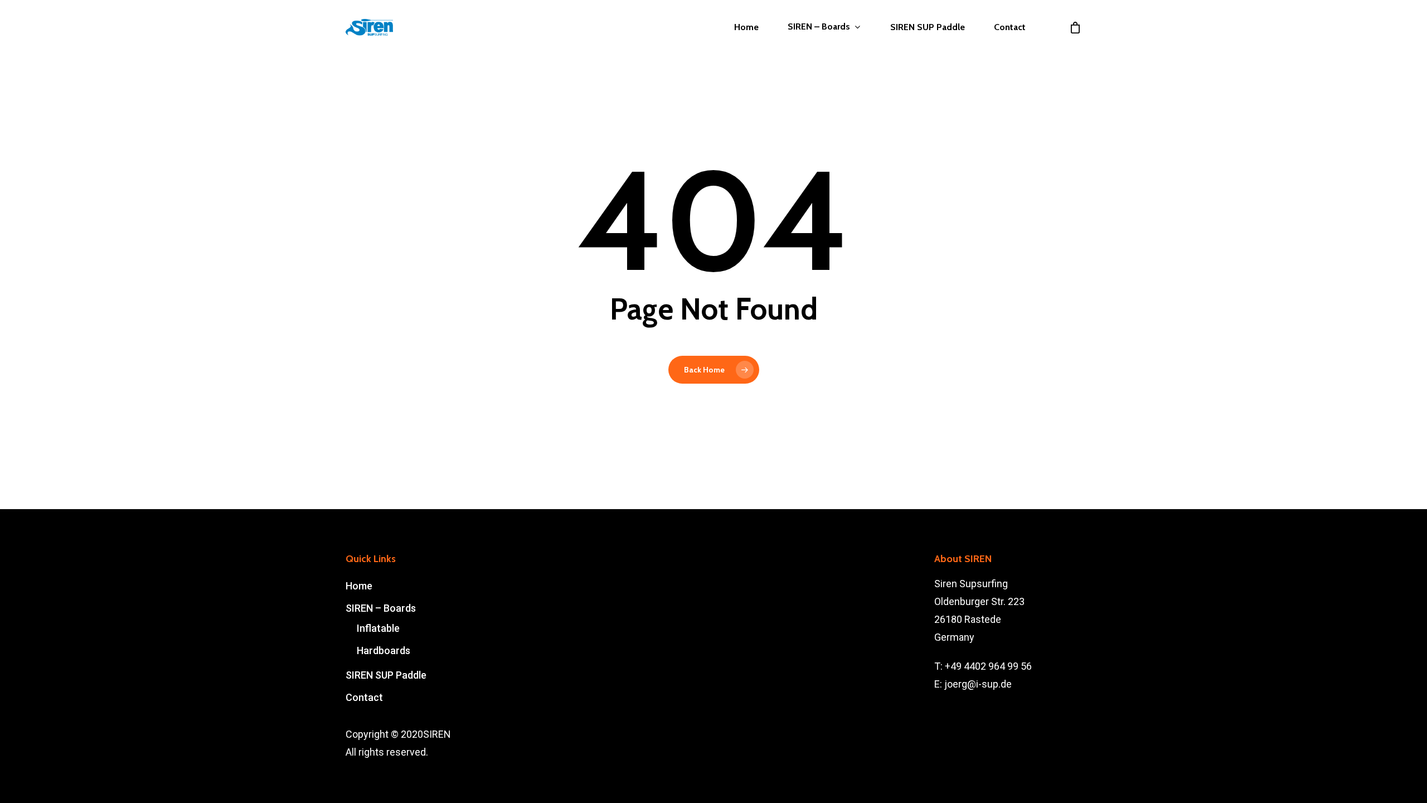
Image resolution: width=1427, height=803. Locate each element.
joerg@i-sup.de (978, 684)
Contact (1010, 27)
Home (746, 27)
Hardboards (383, 650)
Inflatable (378, 628)
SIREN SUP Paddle (927, 27)
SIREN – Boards (819, 27)
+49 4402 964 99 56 (988, 666)
